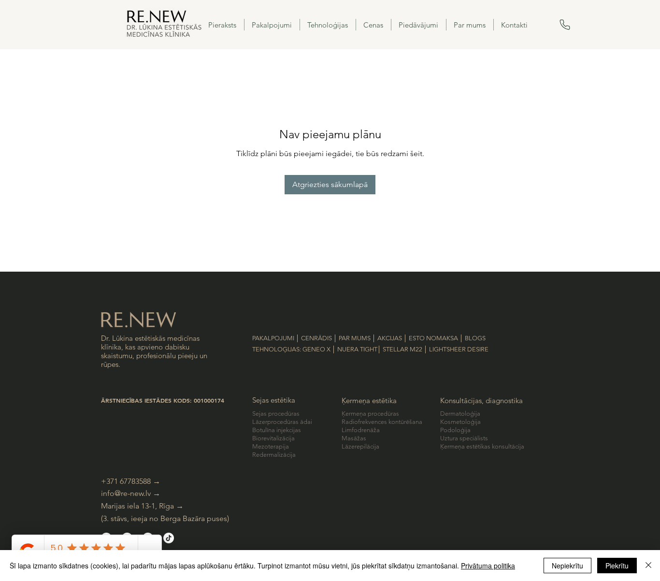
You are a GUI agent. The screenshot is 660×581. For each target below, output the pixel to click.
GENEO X (316, 349)
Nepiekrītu (567, 565)
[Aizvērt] (648, 565)
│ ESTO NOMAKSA (431, 338)
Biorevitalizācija (273, 438)
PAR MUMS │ (358, 338)
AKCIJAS (390, 338)
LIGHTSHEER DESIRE (458, 349)
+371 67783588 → (131, 481)
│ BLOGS (472, 338)
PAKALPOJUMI (273, 338)
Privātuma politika (488, 565)
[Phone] (567, 24)
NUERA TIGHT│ (360, 349)
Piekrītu (617, 565)
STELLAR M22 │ (406, 349)
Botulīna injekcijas (276, 430)
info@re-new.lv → (130, 493)
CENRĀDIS (316, 338)
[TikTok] (168, 538)
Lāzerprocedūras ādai (282, 421)
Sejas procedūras (276, 413)
